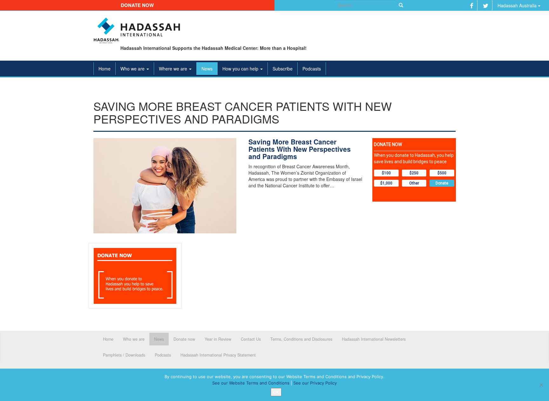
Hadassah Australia (518, 5)
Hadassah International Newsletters (374, 339)
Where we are (173, 68)
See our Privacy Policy (315, 382)
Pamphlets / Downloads (124, 355)
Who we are (133, 68)
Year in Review (218, 339)
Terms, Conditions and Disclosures (301, 339)
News (207, 68)
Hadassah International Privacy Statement (218, 355)
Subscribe (283, 68)
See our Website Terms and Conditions (250, 382)
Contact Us (251, 339)
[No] (541, 385)
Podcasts (311, 68)
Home (104, 68)
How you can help (241, 68)
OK (276, 392)
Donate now (137, 5)
